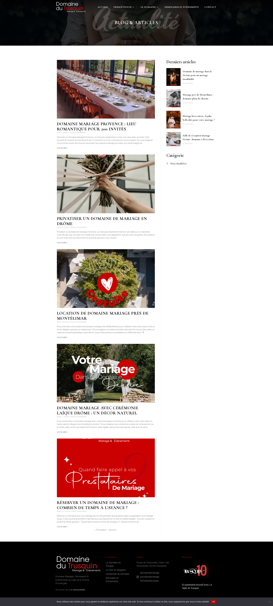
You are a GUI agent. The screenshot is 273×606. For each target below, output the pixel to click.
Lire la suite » (62, 148)
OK (213, 601)
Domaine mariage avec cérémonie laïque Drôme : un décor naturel (97, 410)
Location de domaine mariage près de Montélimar (103, 316)
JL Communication (78, 590)
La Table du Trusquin (197, 586)
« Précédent (100, 530)
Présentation (123, 7)
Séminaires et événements (182, 7)
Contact (210, 7)
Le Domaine (148, 7)
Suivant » (112, 530)
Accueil (103, 7)
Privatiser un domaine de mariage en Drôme (102, 221)
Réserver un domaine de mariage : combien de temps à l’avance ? (98, 505)
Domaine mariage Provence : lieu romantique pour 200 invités (96, 126)
